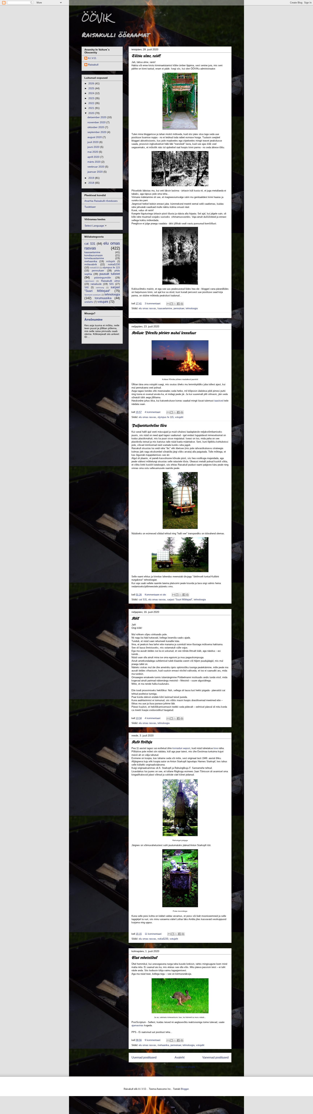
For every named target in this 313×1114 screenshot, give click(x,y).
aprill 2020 (93, 156)
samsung (100, 287)
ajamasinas (137, 1025)
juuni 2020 (93, 146)
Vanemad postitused (215, 1057)
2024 (91, 93)
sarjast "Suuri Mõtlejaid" (179, 599)
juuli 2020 (93, 142)
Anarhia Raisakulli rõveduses (101, 200)
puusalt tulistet (109, 274)
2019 (91, 177)
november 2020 (96, 122)
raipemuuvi (89, 281)
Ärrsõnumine (93, 319)
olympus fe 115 (166, 417)
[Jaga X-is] (175, 304)
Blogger (185, 1089)
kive (216, 748)
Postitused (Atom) (185, 1067)
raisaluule (96, 283)
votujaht (179, 417)
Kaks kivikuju (142, 742)
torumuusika (103, 298)
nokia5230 (163, 938)
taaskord (218, 400)
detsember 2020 (97, 117)
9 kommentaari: (153, 1040)
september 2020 (97, 132)
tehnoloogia (192, 308)
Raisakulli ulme (110, 280)
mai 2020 (93, 151)
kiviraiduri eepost (181, 748)
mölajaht (110, 261)
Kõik (135, 619)
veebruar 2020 (96, 166)
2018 (91, 182)
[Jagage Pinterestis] (182, 304)
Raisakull (93, 64)
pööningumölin (102, 277)
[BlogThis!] (171, 304)
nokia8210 (94, 268)
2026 (91, 83)
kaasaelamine (165, 308)
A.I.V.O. (92, 58)
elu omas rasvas (147, 308)
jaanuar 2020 (95, 171)
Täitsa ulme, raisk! (146, 56)
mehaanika (163, 1045)
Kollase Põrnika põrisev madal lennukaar (164, 333)
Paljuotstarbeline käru (149, 426)
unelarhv (88, 302)
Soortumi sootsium (92, 295)
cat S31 (143, 599)
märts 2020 (94, 161)
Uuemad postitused (144, 1057)
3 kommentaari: (153, 303)
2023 (91, 98)
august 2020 (95, 137)
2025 (91, 88)
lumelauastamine (94, 258)
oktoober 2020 (96, 127)
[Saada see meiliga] (168, 304)
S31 (111, 283)
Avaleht (179, 1057)
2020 (91, 113)
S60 (86, 287)
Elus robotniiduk (144, 958)
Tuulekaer (90, 206)
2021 (91, 108)
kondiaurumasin (93, 255)
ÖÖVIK (96, 17)
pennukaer (179, 308)
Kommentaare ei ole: (156, 594)
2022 (91, 103)
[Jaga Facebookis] (178, 304)
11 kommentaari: (154, 934)
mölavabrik (90, 264)
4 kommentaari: (153, 412)
